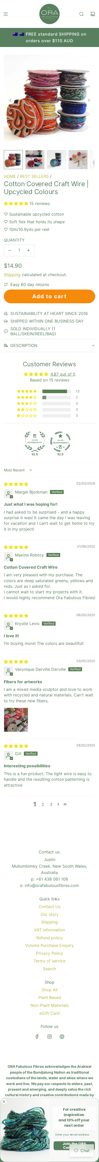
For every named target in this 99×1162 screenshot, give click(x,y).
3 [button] (51, 804)
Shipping (12, 274)
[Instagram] (49, 1036)
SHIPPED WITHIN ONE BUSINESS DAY (47, 321)
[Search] (81, 14)
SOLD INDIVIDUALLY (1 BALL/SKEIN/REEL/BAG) (33, 331)
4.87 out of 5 (63, 374)
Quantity (14, 240)
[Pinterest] (62, 1036)
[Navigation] (5, 14)
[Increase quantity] (28, 250)
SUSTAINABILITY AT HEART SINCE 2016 (49, 313)
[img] (16, 484)
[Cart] (92, 14)
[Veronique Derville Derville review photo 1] (16, 720)
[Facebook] (37, 1036)
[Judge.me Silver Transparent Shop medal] (60, 442)
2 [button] (43, 804)
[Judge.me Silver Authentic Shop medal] (35, 442)
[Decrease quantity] (9, 250)
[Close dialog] (4, 1101)
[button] (10, 100)
